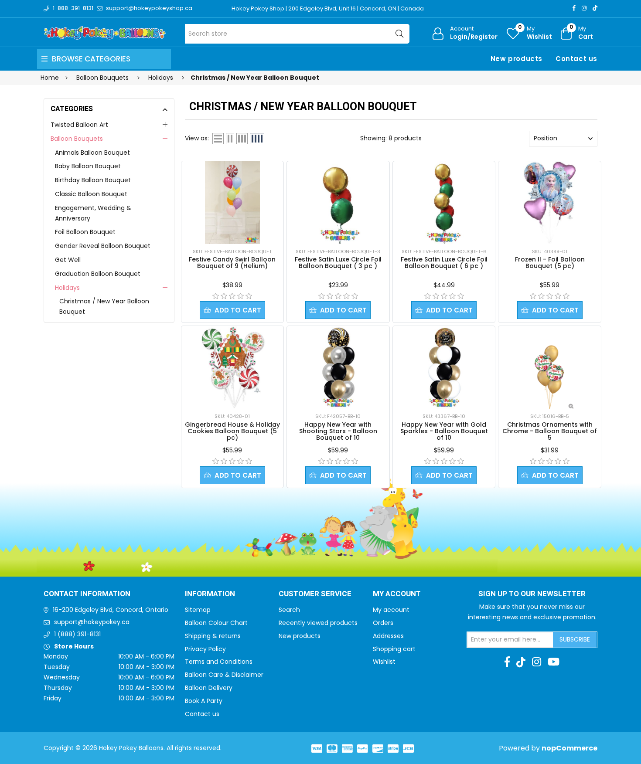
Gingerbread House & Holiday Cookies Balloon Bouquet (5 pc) (232, 431)
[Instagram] (584, 8)
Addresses (388, 636)
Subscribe (574, 639)
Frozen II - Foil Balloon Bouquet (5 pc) (550, 262)
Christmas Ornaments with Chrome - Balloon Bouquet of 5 (549, 431)
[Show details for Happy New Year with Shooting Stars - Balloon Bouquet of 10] (338, 367)
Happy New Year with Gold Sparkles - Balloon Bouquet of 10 (444, 431)
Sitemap (198, 609)
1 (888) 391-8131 (77, 634)
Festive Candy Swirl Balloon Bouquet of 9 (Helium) (232, 262)
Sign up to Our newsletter (532, 594)
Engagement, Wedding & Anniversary (93, 213)
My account (391, 609)
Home (50, 77)
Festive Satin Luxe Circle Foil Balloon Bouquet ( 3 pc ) (338, 262)
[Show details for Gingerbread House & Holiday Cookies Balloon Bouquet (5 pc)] (232, 367)
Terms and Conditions (218, 661)
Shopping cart (394, 649)
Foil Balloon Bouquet (85, 232)
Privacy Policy (205, 649)
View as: (197, 138)
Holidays (67, 287)
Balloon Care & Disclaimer (224, 674)
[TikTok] (595, 8)
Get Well (68, 259)
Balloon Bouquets (77, 138)
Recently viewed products (318, 622)
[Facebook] (574, 8)
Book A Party (203, 700)
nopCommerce (569, 748)
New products (516, 58)
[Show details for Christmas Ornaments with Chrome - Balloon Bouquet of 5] (549, 367)
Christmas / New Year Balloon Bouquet (104, 306)
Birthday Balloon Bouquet (93, 180)
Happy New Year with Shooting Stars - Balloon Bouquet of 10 (338, 431)
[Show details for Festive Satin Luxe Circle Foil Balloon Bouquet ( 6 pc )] (443, 202)
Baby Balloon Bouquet (88, 166)
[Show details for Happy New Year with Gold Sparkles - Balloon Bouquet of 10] (443, 367)
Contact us (576, 58)
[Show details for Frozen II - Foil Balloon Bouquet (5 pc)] (549, 202)
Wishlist (384, 661)
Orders (383, 622)
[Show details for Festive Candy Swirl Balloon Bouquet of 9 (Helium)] (232, 202)
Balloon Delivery (208, 687)
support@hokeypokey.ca (92, 622)
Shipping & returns (213, 636)
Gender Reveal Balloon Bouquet (102, 245)
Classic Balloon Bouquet (91, 194)
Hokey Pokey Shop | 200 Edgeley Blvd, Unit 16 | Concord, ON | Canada (328, 8)
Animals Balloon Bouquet (92, 152)
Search (289, 609)
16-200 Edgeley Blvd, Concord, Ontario (110, 609)
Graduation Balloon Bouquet (97, 273)
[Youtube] (553, 662)
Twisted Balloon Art (79, 124)
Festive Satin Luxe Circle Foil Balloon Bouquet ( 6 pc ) (444, 262)
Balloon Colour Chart (216, 622)
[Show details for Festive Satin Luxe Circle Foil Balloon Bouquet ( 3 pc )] (338, 202)
